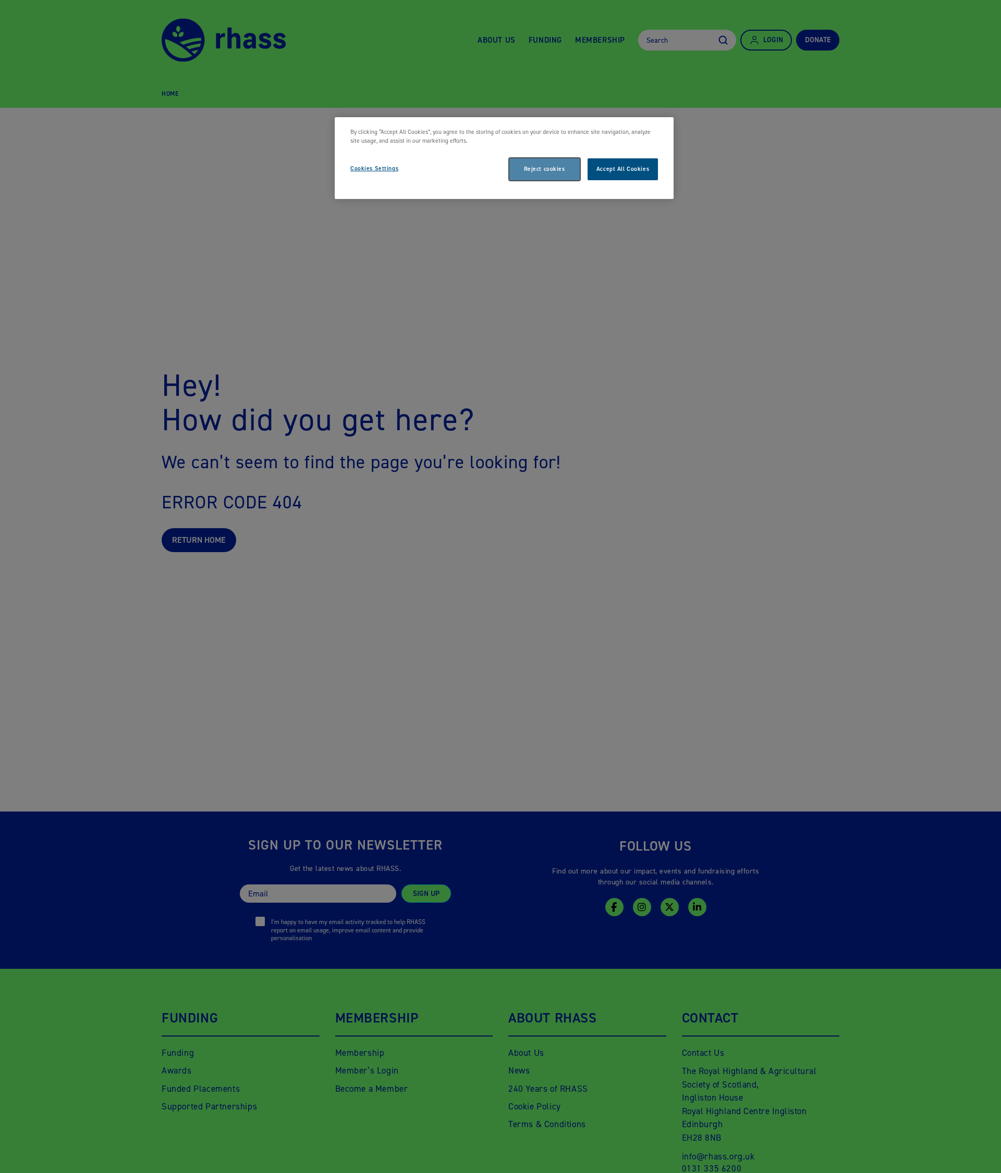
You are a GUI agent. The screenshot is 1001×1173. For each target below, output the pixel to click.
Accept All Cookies (622, 169)
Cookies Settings (374, 168)
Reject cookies (544, 169)
